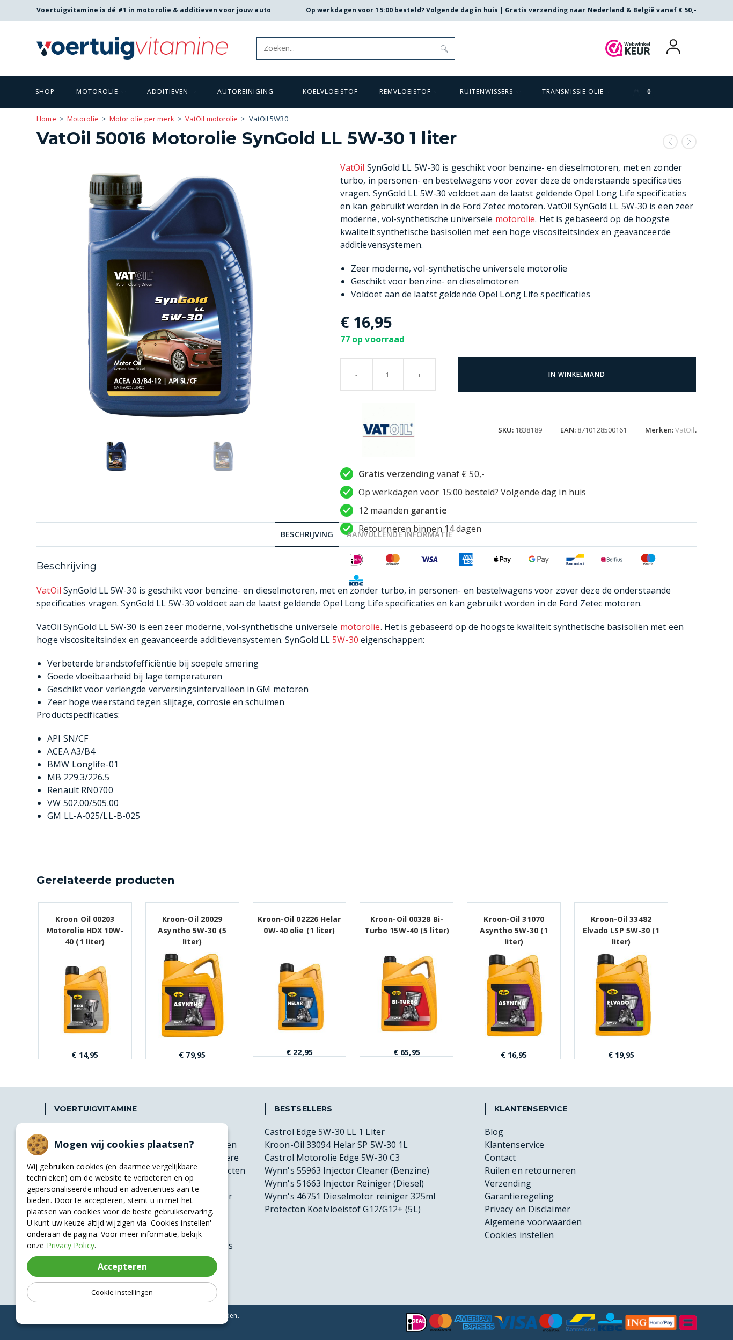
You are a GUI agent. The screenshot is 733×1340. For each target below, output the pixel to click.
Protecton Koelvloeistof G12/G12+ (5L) (343, 1209)
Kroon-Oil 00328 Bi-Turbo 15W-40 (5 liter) (406, 924)
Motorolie (83, 118)
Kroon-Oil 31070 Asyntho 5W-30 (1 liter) (514, 924)
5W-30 (345, 640)
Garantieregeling (519, 1196)
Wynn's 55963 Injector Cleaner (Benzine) (347, 1170)
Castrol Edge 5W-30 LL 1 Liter (325, 1132)
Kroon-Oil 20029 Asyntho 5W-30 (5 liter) (192, 924)
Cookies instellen (519, 1235)
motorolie (515, 219)
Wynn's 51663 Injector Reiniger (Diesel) (344, 1183)
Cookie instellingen (122, 1292)
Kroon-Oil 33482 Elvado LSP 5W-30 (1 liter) (621, 924)
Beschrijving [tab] (307, 534)
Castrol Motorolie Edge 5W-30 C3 (332, 1157)
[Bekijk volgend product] (689, 141)
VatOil (352, 167)
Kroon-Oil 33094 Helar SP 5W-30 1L (336, 1145)
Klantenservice (514, 1145)
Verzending (508, 1183)
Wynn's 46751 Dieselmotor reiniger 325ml (350, 1196)
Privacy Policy (70, 1245)
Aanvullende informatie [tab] (399, 534)
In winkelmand (576, 374)
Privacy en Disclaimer (527, 1209)
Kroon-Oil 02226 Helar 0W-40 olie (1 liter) (299, 924)
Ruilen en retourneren (530, 1170)
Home (46, 118)
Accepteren (122, 1266)
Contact (500, 1157)
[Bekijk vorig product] (670, 141)
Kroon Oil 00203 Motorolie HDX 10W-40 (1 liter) (85, 924)
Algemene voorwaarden (533, 1222)
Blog (494, 1132)
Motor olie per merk (141, 118)
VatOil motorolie (211, 118)
